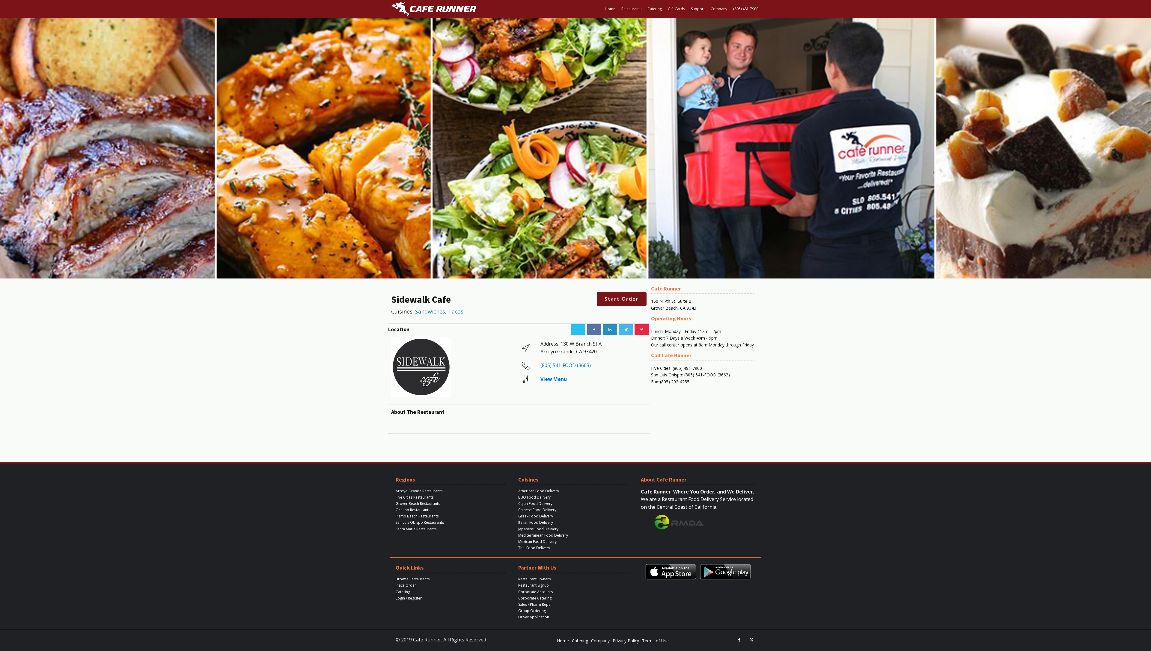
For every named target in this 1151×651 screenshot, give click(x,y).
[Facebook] (594, 329)
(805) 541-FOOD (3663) (565, 365)
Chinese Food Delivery (537, 509)
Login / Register (409, 598)
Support (698, 8)
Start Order (622, 299)
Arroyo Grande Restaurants (419, 490)
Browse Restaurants (413, 579)
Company (719, 8)
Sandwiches (430, 311)
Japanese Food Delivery (538, 529)
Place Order (406, 585)
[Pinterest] (642, 329)
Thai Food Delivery (534, 547)
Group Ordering (532, 610)
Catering (654, 8)
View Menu (553, 379)
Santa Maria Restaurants (416, 529)
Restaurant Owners (534, 579)
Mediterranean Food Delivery (543, 535)
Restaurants (631, 8)
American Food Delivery (538, 490)
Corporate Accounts (535, 591)
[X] (578, 329)
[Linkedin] (610, 329)
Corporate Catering (535, 598)
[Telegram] (626, 329)
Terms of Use (655, 641)
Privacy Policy (626, 641)
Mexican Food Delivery (537, 541)
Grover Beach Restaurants (418, 503)
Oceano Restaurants (413, 509)
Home (610, 8)
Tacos (455, 311)
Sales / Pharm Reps (534, 604)
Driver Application (533, 617)
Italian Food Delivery (535, 522)
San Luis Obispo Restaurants (420, 522)
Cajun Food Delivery (535, 503)
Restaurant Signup (533, 585)
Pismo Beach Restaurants (417, 516)
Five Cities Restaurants (414, 497)
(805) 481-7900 (745, 8)
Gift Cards (676, 8)
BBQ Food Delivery (534, 497)
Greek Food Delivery (535, 516)
